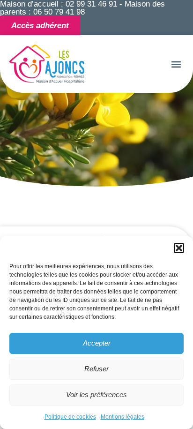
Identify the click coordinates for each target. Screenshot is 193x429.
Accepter (97, 343)
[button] (179, 248)
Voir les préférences (96, 395)
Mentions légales (122, 417)
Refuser (96, 369)
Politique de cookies (70, 417)
